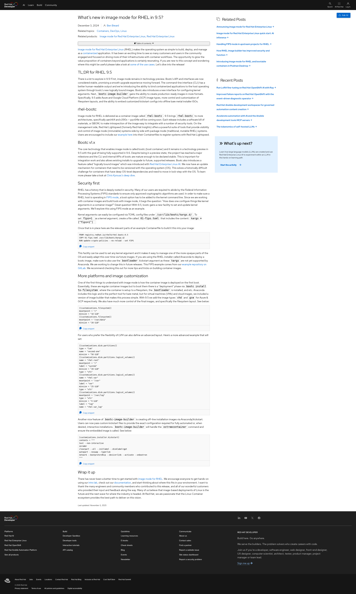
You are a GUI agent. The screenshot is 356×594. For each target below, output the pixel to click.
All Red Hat (339, 7)
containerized (90, 53)
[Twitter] (252, 518)
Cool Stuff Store (109, 580)
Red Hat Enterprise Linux (161, 36)
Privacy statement (21, 588)
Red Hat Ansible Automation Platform (20, 550)
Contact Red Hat (61, 580)
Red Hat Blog (76, 580)
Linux (124, 31)
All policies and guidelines (54, 588)
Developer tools (69, 540)
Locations (48, 580)
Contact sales (185, 540)
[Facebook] (259, 518)
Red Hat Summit (124, 580)
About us (183, 536)
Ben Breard (113, 25)
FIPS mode (112, 197)
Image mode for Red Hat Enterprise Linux (122, 36)
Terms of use (36, 588)
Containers (103, 31)
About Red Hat (20, 580)
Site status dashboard (188, 555)
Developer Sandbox (71, 536)
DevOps (114, 31)
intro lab (92, 482)
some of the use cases (142, 64)
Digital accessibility (75, 588)
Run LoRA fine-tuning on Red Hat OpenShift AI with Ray (245, 87)
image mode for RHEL (150, 478)
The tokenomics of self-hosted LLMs (236, 126)
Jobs (31, 580)
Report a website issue (189, 550)
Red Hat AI (9, 536)
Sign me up (243, 563)
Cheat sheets (127, 545)
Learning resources (129, 536)
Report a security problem (190, 559)
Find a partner (185, 545)
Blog (123, 550)
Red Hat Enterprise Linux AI (165, 164)
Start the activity (228, 165)
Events (124, 555)
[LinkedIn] (239, 518)
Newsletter (125, 559)
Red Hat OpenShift (12, 545)
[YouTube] (245, 518)
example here (125, 134)
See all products (11, 555)
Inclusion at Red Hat (92, 580)
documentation (122, 482)
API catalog (68, 550)
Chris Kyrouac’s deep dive (121, 175)
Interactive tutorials (71, 545)
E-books (124, 540)
